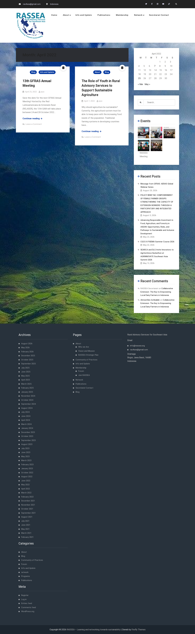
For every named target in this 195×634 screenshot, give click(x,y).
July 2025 (25, 368)
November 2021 (28, 505)
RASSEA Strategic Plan (88, 355)
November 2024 (28, 396)
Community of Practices (32, 560)
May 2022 (25, 484)
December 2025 (28, 355)
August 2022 (26, 476)
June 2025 (25, 372)
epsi (42, 92)
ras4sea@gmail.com (32, 4)
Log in (24, 599)
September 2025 (28, 363)
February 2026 (27, 351)
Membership (122, 15)
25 (139, 78)
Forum (24, 564)
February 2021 (27, 537)
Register (25, 595)
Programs (25, 576)
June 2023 (25, 452)
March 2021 (26, 533)
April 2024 (25, 420)
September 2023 (28, 440)
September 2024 (28, 404)
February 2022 (27, 497)
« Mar (140, 84)
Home (54, 15)
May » (147, 84)
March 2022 (26, 492)
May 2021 (25, 529)
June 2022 (25, 480)
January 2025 (27, 392)
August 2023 (26, 444)
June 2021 (25, 525)
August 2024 (26, 408)
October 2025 (27, 360)
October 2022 (27, 472)
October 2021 (27, 509)
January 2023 (27, 468)
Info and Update (83, 15)
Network (138, 15)
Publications (104, 15)
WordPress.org (27, 611)
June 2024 (25, 416)
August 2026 (26, 343)
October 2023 (27, 436)
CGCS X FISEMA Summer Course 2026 (157, 241)
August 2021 (26, 517)
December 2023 (28, 432)
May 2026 (25, 347)
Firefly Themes (139, 629)
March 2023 (26, 460)
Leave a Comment (34, 124)
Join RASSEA (84, 375)
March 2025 (26, 384)
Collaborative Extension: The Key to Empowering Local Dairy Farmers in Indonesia (156, 291)
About (66, 15)
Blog (33, 72)
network (24, 572)
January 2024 (27, 428)
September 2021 (28, 513)
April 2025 (25, 380)
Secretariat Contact (159, 15)
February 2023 (27, 464)
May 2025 (25, 376)
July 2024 (25, 412)
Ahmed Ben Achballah (150, 300)
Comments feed (28, 607)
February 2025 (27, 388)
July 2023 (25, 448)
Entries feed (26, 603)
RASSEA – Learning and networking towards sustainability (93, 629)
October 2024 (27, 400)
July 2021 (25, 521)
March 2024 (26, 424)
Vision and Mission (86, 351)
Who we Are (83, 347)
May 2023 (25, 456)
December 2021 (28, 501)
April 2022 (25, 489)
